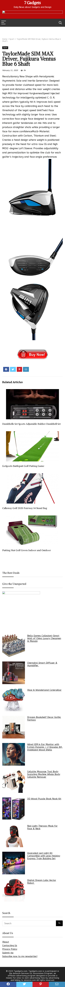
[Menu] (3, 23)
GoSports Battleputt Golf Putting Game (23, 465)
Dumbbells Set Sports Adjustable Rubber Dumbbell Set (31, 423)
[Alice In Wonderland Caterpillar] (13, 700)
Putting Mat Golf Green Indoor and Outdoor (26, 550)
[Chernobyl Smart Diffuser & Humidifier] (13, 672)
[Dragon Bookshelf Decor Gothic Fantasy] (13, 727)
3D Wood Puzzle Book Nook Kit (44, 798)
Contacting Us (9, 945)
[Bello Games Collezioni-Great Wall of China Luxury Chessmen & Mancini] (13, 645)
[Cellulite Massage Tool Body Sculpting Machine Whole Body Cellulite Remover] (13, 781)
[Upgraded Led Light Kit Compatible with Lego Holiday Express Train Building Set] (13, 863)
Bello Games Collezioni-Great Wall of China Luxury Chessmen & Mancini (44, 638)
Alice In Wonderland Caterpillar (44, 690)
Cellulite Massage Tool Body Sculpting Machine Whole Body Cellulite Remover (43, 774)
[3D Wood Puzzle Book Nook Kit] (13, 808)
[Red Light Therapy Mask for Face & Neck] (13, 836)
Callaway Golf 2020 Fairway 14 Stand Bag (24, 508)
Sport (11, 39)
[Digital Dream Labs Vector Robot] (13, 890)
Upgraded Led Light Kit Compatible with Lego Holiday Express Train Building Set (43, 856)
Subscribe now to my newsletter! (19, 956)
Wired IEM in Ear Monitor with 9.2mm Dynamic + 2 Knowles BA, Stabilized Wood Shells (45, 747)
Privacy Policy (9, 949)
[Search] (60, 23)
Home (4, 39)
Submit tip (7, 952)
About (5, 941)
